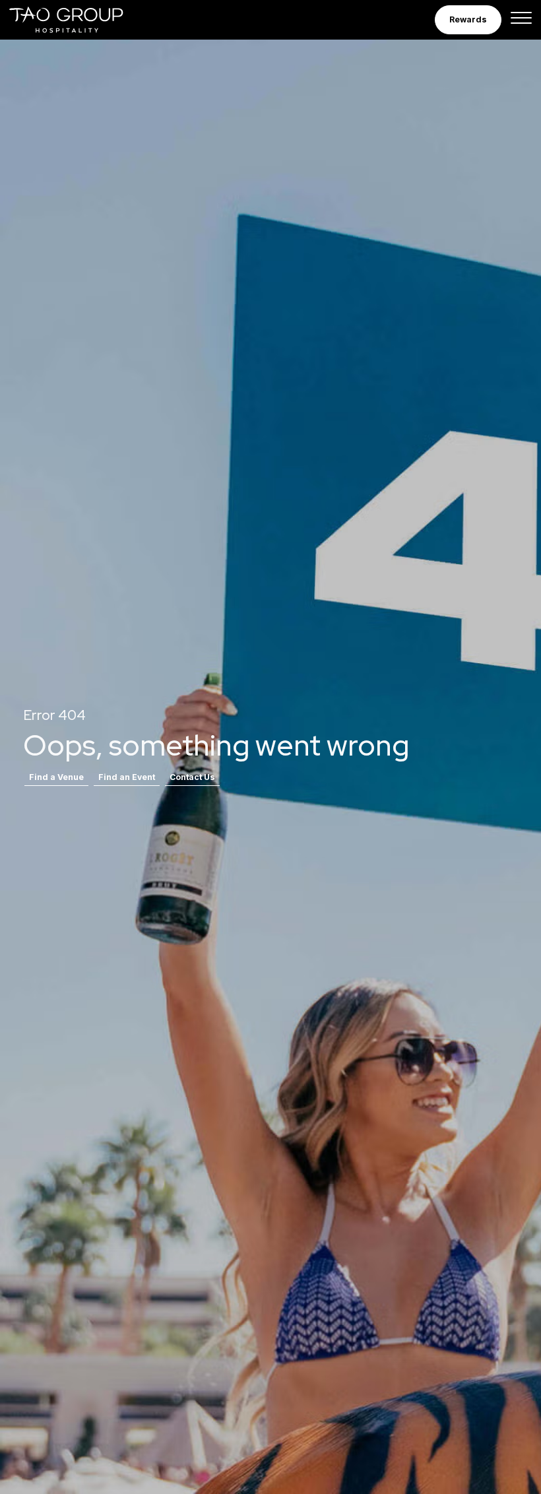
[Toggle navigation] (521, 20)
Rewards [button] (468, 19)
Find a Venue (56, 777)
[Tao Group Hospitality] (67, 20)
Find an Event (126, 777)
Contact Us (192, 777)
